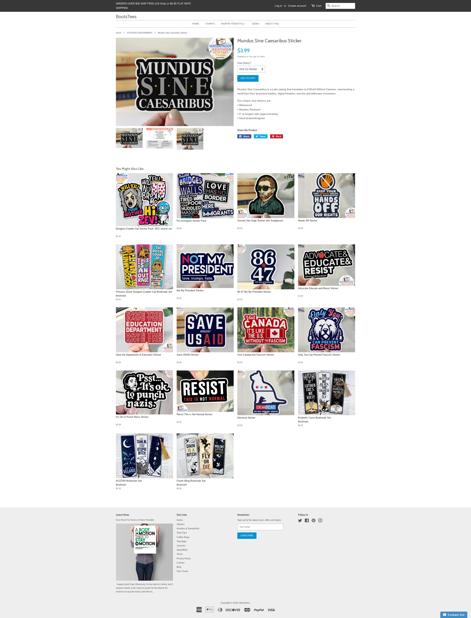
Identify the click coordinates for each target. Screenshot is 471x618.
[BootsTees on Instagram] (320, 521)
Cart (318, 5)
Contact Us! (455, 614)
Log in (278, 5)
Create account (297, 5)
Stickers (181, 524)
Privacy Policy (184, 558)
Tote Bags (182, 541)
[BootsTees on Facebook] (307, 521)
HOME (195, 23)
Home (118, 33)
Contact (180, 563)
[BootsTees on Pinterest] (313, 521)
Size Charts (182, 571)
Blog (179, 567)
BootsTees (126, 16)
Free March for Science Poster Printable (135, 520)
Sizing (255, 23)
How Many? (244, 62)
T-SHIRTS (210, 23)
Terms (180, 554)
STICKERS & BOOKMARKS (139, 33)
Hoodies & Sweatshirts (188, 528)
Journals (181, 545)
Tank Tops (182, 533)
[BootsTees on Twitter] (300, 521)
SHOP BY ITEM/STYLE (233, 23)
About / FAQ (272, 23)
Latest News (122, 514)
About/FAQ (182, 550)
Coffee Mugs (183, 537)
